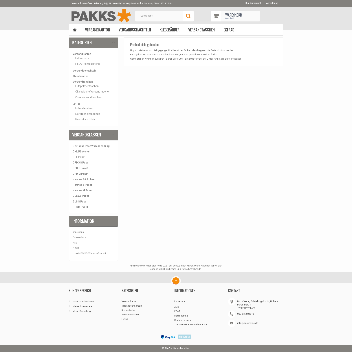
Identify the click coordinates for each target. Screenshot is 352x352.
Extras (228, 30)
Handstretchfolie (85, 119)
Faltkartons (82, 58)
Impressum (79, 232)
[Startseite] (75, 30)
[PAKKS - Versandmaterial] (101, 16)
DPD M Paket (80, 173)
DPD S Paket (80, 168)
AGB (75, 242)
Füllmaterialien (84, 108)
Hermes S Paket (82, 184)
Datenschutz (79, 237)
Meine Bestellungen (83, 311)
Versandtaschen (201, 30)
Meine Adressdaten (83, 306)
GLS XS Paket (81, 195)
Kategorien (82, 42)
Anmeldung (272, 3)
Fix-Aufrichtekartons (87, 63)
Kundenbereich (80, 290)
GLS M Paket (80, 207)
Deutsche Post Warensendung (91, 146)
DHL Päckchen (81, 151)
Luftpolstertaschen (87, 86)
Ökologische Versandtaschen (92, 91)
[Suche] (188, 16)
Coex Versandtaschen (88, 97)
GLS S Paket (80, 201)
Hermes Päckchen (84, 179)
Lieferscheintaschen (87, 113)
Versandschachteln (135, 30)
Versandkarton (97, 30)
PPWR (76, 248)
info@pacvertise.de (247, 323)
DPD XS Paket (81, 162)
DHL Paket (79, 157)
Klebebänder (169, 30)
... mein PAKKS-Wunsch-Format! (89, 253)
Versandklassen (86, 135)
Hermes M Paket (83, 190)
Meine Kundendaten (83, 301)
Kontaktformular (183, 320)
